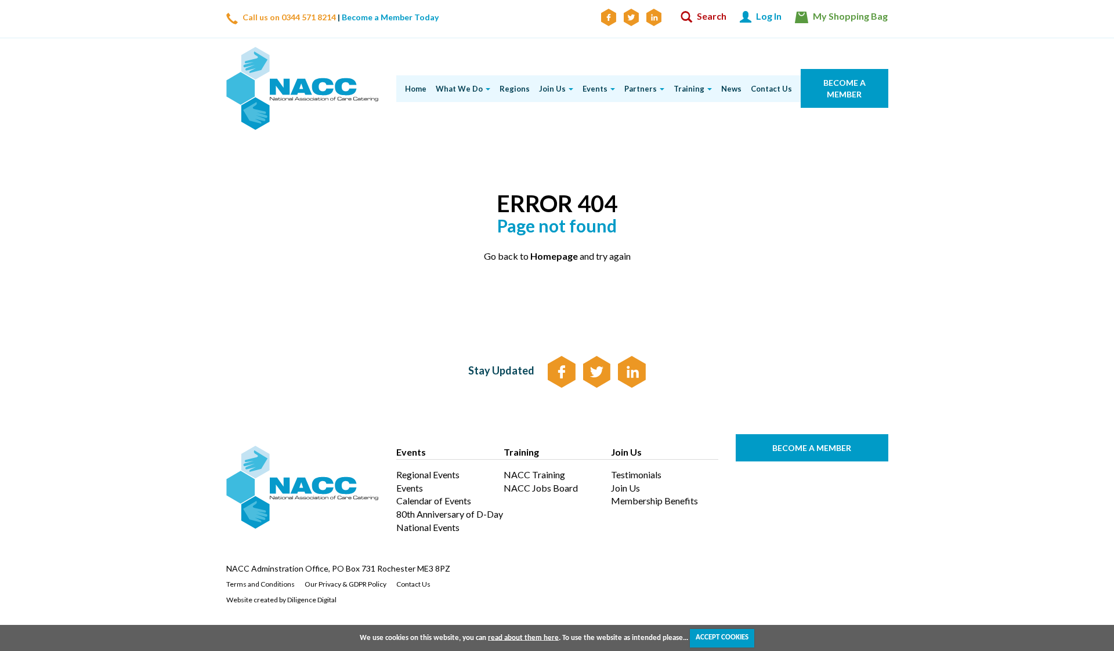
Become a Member (844, 88)
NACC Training (534, 474)
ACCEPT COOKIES (722, 637)
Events (409, 487)
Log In (768, 15)
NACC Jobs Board (541, 487)
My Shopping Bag (849, 15)
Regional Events (428, 474)
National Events (428, 527)
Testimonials (636, 474)
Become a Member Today (390, 17)
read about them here (523, 637)
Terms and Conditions (260, 584)
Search (710, 15)
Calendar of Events (433, 500)
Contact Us (413, 584)
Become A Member (811, 448)
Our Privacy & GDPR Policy (345, 584)
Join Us (625, 487)
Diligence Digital (312, 599)
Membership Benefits (654, 500)
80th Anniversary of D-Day (449, 513)
